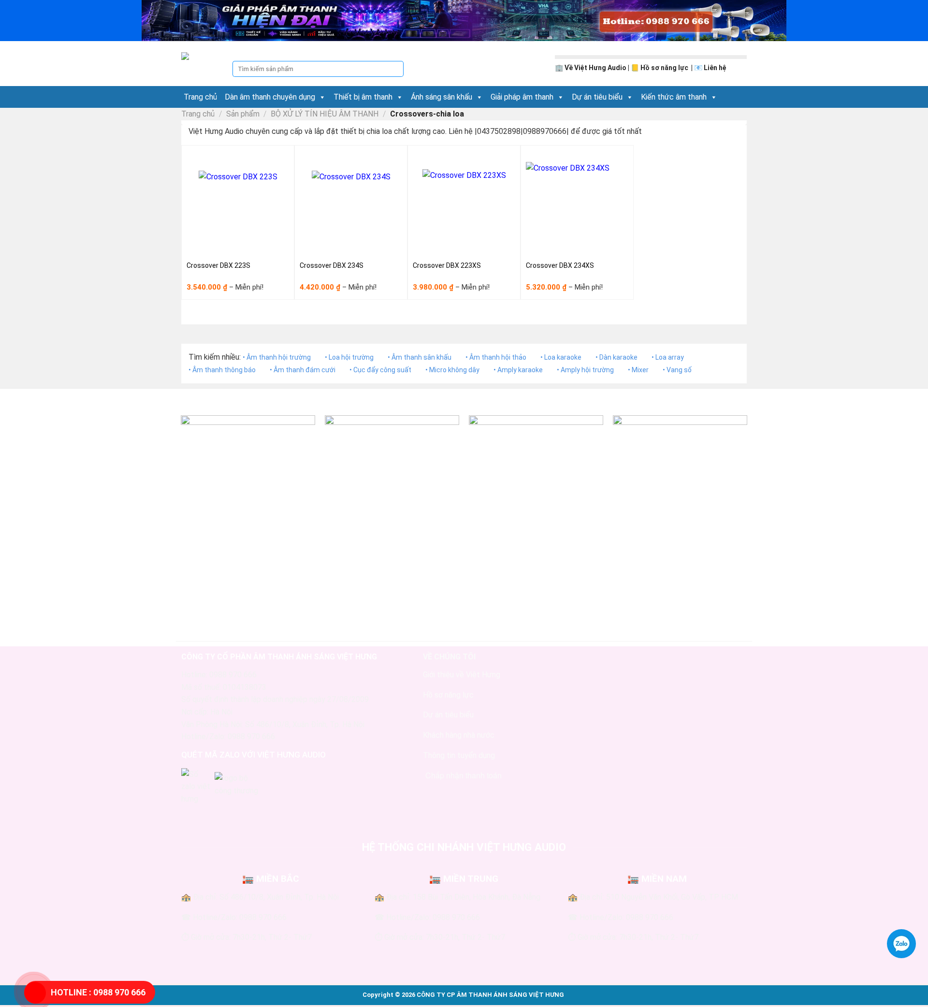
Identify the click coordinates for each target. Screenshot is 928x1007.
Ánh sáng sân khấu (441, 97)
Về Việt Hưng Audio (595, 68)
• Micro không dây (452, 370)
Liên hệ (715, 68)
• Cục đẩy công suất (380, 370)
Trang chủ (200, 97)
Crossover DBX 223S (218, 265)
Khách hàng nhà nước (458, 735)
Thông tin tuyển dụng (459, 755)
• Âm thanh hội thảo (495, 357)
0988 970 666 (98, 992)
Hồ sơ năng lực (665, 68)
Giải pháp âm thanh (522, 97)
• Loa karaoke (560, 357)
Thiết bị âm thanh (363, 97)
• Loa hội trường (349, 357)
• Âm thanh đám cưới (302, 370)
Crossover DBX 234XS (560, 265)
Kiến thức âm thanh (674, 97)
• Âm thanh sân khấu (419, 357)
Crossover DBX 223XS (447, 265)
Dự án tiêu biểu (597, 97)
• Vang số (677, 370)
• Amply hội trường (585, 370)
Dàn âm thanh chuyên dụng (270, 97)
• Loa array (668, 357)
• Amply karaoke (518, 370)
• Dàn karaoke (616, 357)
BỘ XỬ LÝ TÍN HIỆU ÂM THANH (324, 113)
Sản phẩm (243, 113)
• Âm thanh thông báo (222, 370)
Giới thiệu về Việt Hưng (461, 674)
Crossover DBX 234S (331, 265)
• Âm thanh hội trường (277, 357)
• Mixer (638, 370)
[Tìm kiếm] (396, 69)
